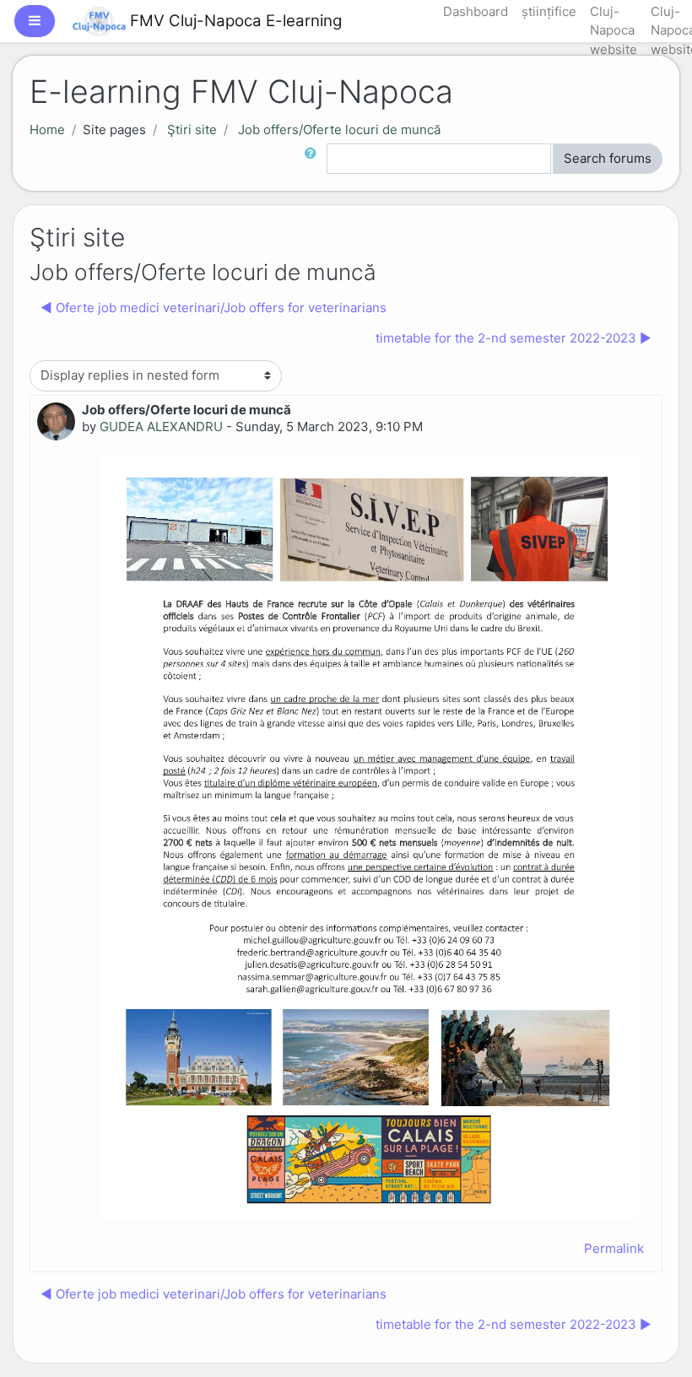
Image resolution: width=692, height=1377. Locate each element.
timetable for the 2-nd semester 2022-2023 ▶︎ (513, 338)
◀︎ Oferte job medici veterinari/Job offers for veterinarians (214, 308)
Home (47, 130)
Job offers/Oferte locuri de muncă (339, 130)
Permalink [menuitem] (614, 1248)
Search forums (607, 158)
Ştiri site (192, 130)
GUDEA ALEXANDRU (161, 426)
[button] (314, 159)
